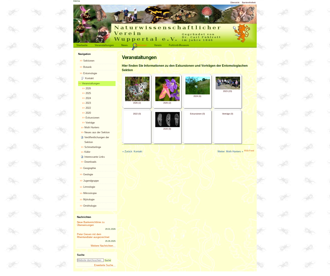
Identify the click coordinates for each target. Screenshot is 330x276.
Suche (80, 254)
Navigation (84, 54)
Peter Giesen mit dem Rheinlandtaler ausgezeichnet (93, 236)
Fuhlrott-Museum (179, 45)
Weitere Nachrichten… (103, 245)
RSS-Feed (249, 150)
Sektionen (141, 45)
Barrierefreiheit (249, 2)
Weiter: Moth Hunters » (230, 151)
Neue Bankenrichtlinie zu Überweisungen (90, 223)
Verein (158, 45)
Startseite (81, 45)
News (124, 45)
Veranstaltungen (104, 45)
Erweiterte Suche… (105, 265)
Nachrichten (84, 217)
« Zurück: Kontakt (132, 151)
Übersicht (234, 2)
